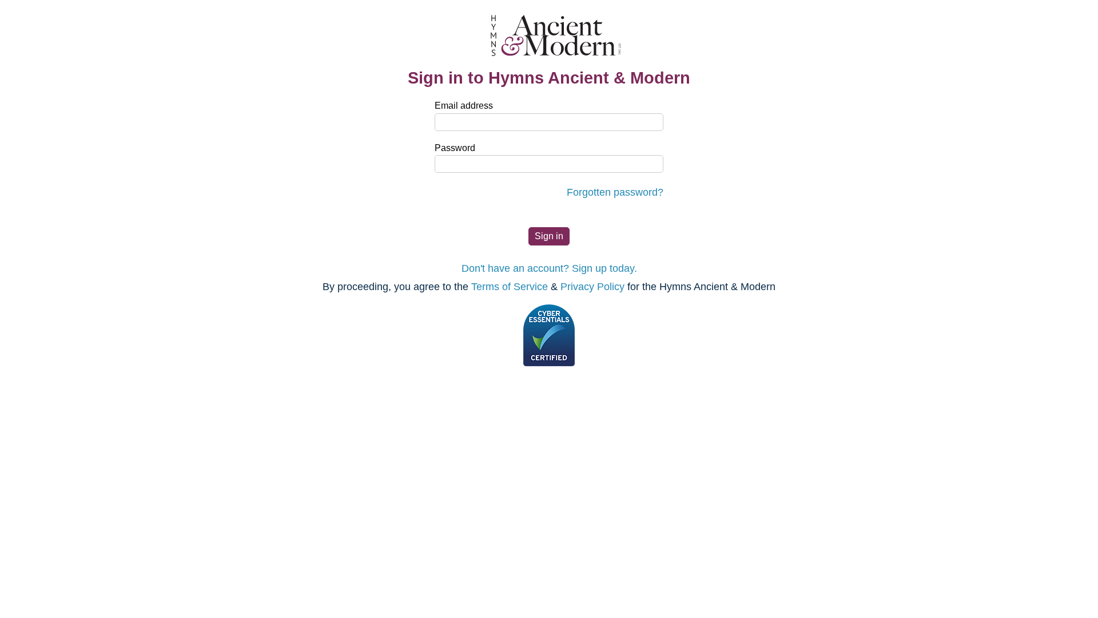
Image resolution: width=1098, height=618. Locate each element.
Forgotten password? (615, 192)
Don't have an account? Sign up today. (549, 268)
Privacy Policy (592, 286)
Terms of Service (509, 286)
